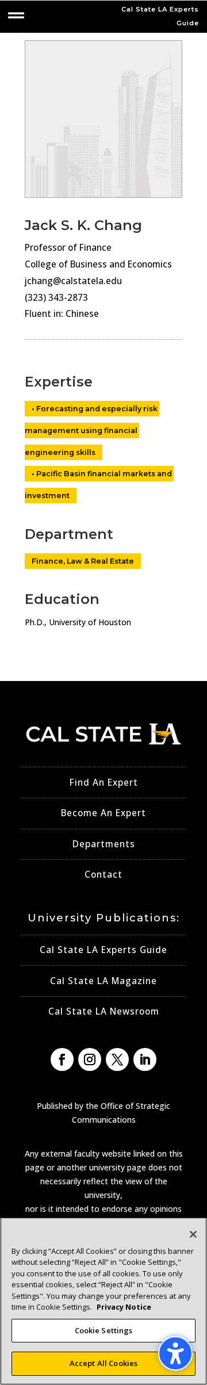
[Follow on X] (117, 1059)
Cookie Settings (104, 1330)
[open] (16, 15)
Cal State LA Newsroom (103, 1011)
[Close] (193, 1234)
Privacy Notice (124, 1307)
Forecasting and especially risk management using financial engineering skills (92, 430)
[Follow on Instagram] (89, 1059)
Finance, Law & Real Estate (83, 561)
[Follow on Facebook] (62, 1059)
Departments (103, 844)
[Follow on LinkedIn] (144, 1059)
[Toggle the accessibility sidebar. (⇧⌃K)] (175, 1353)
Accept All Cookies (103, 1363)
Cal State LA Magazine (103, 981)
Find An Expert (104, 782)
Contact (103, 875)
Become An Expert (103, 813)
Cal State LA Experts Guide (103, 950)
